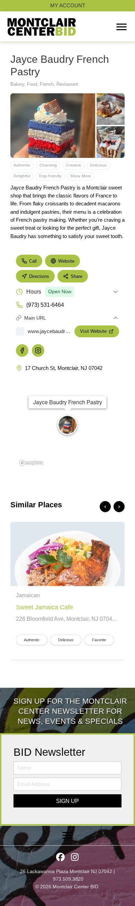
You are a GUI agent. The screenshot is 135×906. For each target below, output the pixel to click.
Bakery (17, 84)
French (47, 84)
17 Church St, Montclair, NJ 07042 (63, 368)
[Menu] (121, 27)
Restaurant (67, 84)
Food (32, 84)
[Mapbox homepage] (31, 462)
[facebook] (22, 350)
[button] (68, 800)
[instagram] (38, 350)
